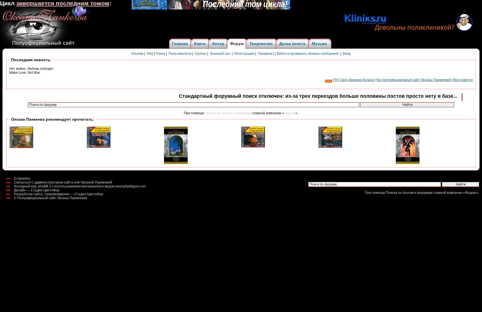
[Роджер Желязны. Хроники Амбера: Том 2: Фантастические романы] (176, 163)
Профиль (265, 54)
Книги (200, 43)
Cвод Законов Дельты (356, 80)
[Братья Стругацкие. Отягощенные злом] (253, 146)
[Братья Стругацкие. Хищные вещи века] (330, 147)
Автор (218, 43)
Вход (347, 54)
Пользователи (179, 54)
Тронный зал (220, 54)
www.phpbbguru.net (130, 186)
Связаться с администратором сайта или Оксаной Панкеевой (63, 182)
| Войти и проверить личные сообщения (307, 54)
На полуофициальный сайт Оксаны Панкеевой (413, 80)
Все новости (463, 80)
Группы (200, 54)
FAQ (150, 54)
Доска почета (292, 43)
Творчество (261, 43)
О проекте (22, 178)
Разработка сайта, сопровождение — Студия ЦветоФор (58, 194)
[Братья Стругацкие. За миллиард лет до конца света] (98, 147)
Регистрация (244, 54)
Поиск (160, 54)
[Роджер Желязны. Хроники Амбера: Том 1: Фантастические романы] (408, 163)
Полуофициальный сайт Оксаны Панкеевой (52, 198)
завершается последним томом (62, 3)
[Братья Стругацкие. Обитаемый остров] (21, 147)
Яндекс (289, 113)
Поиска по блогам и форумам (228, 113)
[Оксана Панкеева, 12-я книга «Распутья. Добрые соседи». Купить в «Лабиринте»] (211, 8)
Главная (180, 43)
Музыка (319, 43)
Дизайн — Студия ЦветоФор (36, 190)
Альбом (137, 54)
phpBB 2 (44, 186)
